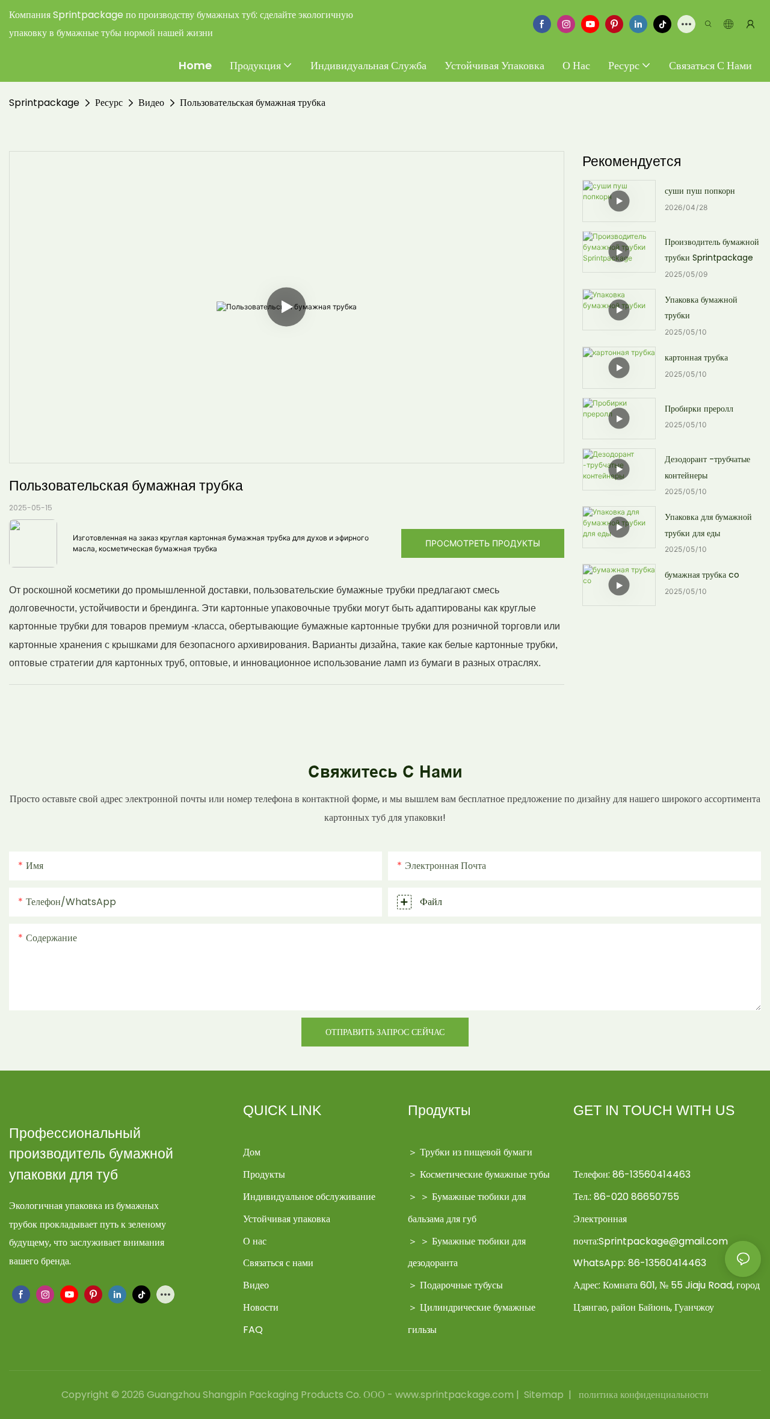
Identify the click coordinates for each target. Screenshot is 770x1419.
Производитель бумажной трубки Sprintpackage (712, 250)
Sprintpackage (44, 103)
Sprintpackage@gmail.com (663, 1241)
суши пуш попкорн (700, 191)
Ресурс (109, 103)
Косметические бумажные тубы (485, 1174)
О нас (254, 1241)
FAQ (253, 1330)
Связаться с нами (278, 1263)
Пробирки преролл (699, 409)
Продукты (264, 1174)
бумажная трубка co (702, 575)
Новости (261, 1307)
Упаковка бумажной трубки (701, 308)
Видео (151, 103)
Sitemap (544, 1395)
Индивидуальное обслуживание (309, 1197)
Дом (251, 1152)
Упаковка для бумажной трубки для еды (708, 525)
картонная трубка (696, 357)
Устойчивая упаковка (286, 1219)
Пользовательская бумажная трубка (252, 103)
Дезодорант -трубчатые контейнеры (707, 467)
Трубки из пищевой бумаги (476, 1152)
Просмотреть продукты (482, 543)
